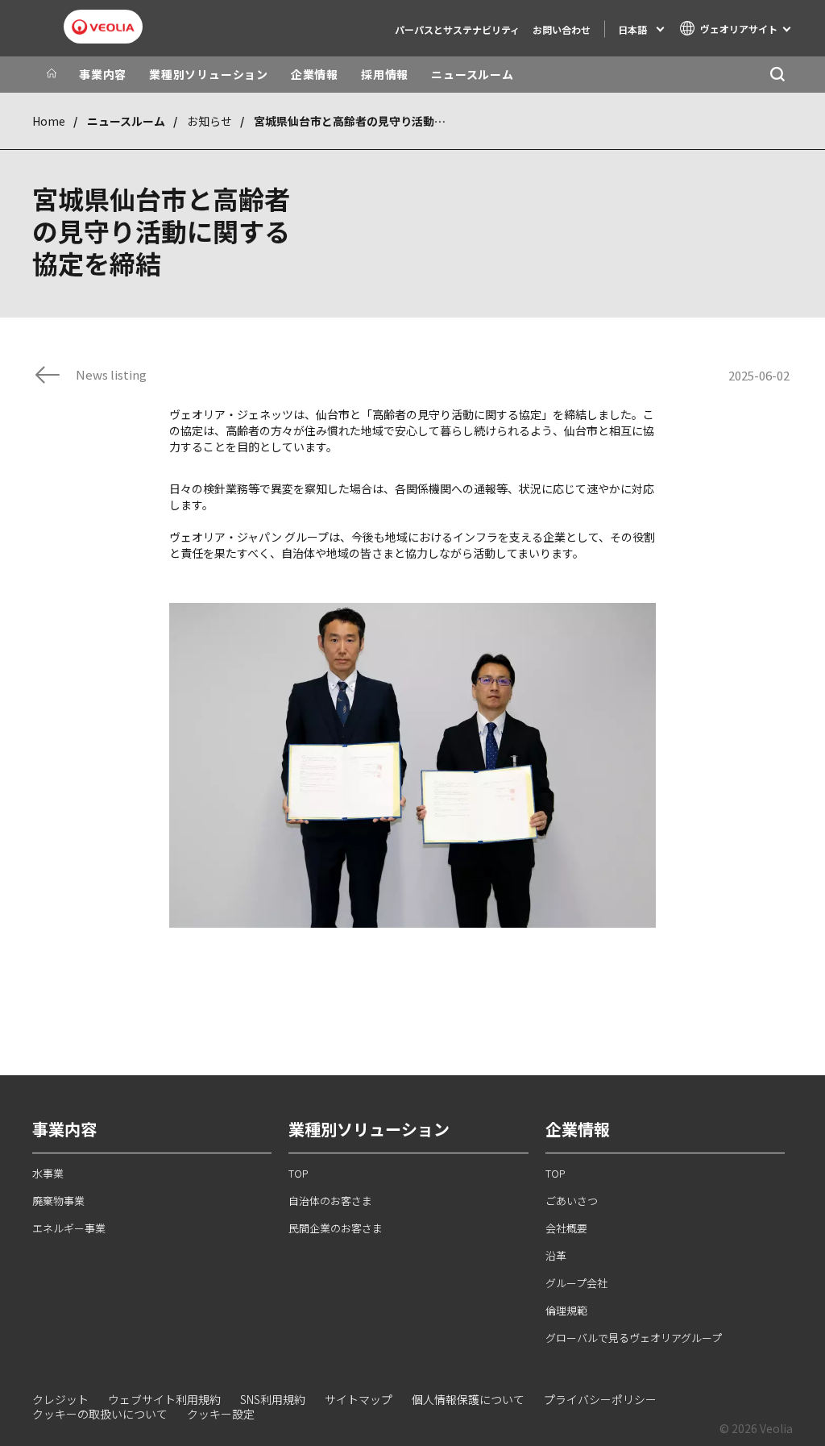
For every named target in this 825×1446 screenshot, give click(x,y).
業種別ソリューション (208, 74)
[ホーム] (51, 74)
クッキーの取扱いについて (100, 1414)
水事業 (48, 1173)
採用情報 (384, 74)
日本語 (632, 29)
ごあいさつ (571, 1200)
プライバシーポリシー (600, 1399)
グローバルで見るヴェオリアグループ (633, 1337)
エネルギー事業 (69, 1228)
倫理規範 (566, 1310)
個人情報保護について (468, 1399)
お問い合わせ (562, 29)
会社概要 (566, 1228)
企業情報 (314, 74)
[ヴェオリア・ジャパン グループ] (103, 27)
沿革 (555, 1255)
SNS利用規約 (272, 1399)
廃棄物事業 (58, 1200)
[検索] (777, 74)
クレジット (60, 1399)
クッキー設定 (221, 1414)
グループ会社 (576, 1282)
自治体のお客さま (330, 1200)
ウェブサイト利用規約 (164, 1399)
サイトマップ (358, 1399)
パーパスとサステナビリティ (457, 29)
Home (48, 121)
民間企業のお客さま (335, 1228)
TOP (298, 1173)
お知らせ (209, 121)
